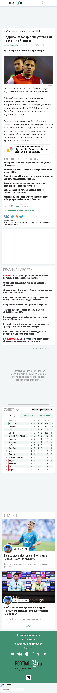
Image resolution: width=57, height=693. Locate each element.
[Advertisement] (28, 17)
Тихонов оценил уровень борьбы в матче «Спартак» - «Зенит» (23, 310)
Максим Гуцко (15, 45)
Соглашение (28, 639)
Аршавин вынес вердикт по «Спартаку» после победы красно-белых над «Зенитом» (26, 198)
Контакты (28, 648)
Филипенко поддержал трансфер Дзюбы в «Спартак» (24, 284)
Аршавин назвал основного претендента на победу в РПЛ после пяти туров (25, 184)
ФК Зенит (14, 206)
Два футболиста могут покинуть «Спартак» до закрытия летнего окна (27, 339)
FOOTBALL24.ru (15, 3)
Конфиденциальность (28, 635)
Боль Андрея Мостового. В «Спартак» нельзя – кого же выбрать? (26, 557)
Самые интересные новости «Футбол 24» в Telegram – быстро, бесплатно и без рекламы (32, 149)
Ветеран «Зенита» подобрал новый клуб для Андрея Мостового (25, 318)
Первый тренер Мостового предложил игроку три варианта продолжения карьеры (28, 177)
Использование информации (28, 643)
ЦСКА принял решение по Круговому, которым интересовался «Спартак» (25, 276)
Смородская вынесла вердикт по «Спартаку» (25, 304)
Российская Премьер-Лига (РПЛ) (20, 210)
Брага (26, 206)
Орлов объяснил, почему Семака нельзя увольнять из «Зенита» (24, 191)
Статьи (10, 515)
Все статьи (28, 626)
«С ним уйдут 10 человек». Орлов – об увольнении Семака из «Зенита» (27, 291)
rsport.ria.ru (48, 217)
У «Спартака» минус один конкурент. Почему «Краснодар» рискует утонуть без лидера (26, 611)
